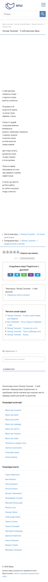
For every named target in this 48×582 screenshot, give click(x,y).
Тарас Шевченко (12, 475)
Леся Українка (11, 484)
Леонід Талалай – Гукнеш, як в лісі (22, 328)
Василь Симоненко (13, 493)
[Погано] (7, 252)
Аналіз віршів (11, 457)
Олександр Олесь (13, 517)
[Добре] (14, 252)
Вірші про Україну (13, 433)
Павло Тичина (11, 521)
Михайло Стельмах (13, 550)
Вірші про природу (13, 424)
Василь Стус (10, 507)
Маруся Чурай (11, 545)
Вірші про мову (11, 438)
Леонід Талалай (28, 258)
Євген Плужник (12, 540)
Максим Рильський (13, 503)
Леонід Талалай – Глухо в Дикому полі (24, 331)
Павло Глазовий (12, 526)
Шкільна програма (13, 448)
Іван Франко (10, 479)
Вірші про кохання (13, 410)
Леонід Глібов (11, 512)
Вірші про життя (12, 429)
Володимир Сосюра (13, 498)
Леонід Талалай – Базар (17, 335)
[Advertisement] (24, 62)
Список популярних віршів (24, 574)
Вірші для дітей (12, 419)
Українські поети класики (18, 295)
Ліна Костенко (11, 489)
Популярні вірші (12, 452)
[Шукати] (43, 14)
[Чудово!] (18, 252)
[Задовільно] (11, 252)
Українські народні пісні (15, 443)
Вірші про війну (12, 415)
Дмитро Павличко (13, 536)
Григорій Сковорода (14, 531)
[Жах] (4, 252)
